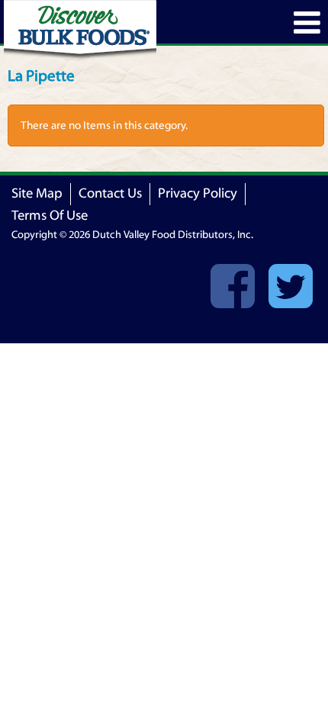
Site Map (37, 193)
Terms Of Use (49, 216)
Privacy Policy (197, 193)
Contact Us (110, 193)
